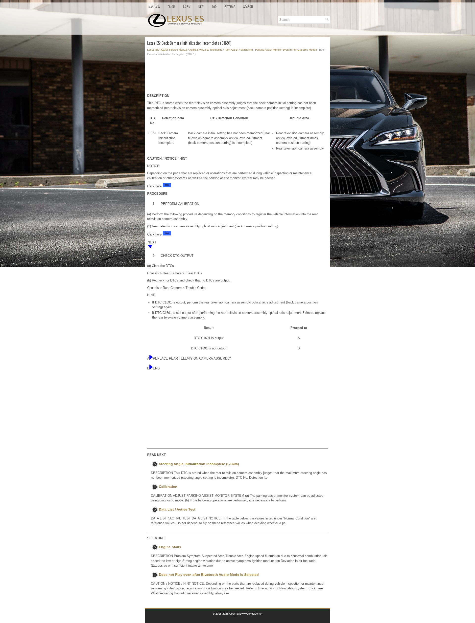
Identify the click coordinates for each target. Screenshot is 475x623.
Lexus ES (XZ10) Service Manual (167, 49)
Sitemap (230, 6)
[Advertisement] (237, 76)
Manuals (154, 6)
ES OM (171, 6)
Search (248, 6)
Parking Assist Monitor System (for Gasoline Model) (286, 49)
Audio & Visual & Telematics (205, 49)
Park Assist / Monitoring (239, 49)
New (201, 6)
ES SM (186, 6)
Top (214, 6)
